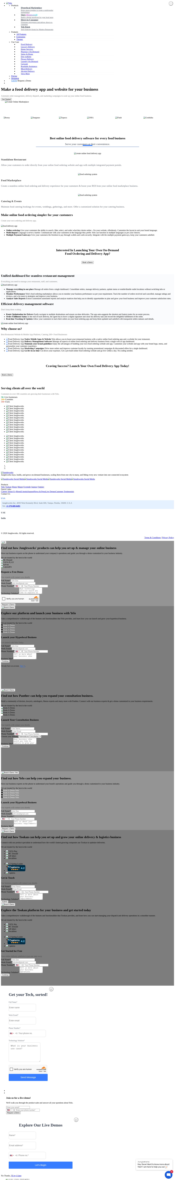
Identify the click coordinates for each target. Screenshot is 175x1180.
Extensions (20, 37)
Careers (4, 491)
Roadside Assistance (29, 66)
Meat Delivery (26, 69)
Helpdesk (15, 78)
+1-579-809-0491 (13, 506)
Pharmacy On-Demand (30, 52)
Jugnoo (34, 487)
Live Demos (50, 491)
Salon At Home (27, 54)
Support (31, 491)
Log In (14, 81)
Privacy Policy (168, 537)
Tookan (8, 487)
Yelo (3, 487)
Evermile (27, 487)
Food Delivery (26, 44)
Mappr (20, 487)
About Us (12, 491)
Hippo (14, 487)
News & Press (39, 491)
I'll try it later (16, 1176)
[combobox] (18, 586)
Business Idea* (7, 659)
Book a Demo (88, 262)
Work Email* (6, 583)
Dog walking (26, 57)
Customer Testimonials (64, 491)
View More (25, 74)
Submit (4, 902)
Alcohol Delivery (28, 71)
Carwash (24, 64)
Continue (5, 661)
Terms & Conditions (152, 537)
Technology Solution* (10, 593)
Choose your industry (9, 736)
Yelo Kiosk (37, 28)
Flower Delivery (27, 59)
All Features (21, 34)
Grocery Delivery (28, 47)
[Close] (171, 3)
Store (37, 16)
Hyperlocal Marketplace (37, 10)
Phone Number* (7, 586)
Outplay (41, 487)
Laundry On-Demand (29, 61)
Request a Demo (8, 605)
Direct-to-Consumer (37, 22)
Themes (19, 39)
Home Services (27, 49)
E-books (24, 491)
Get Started (6, 99)
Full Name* (6, 580)
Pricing (14, 76)
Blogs (18, 491)
